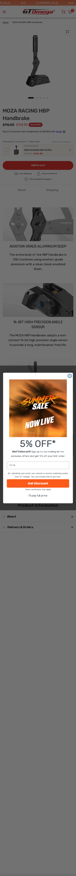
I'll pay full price (38, 495)
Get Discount (38, 483)
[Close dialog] (70, 376)
